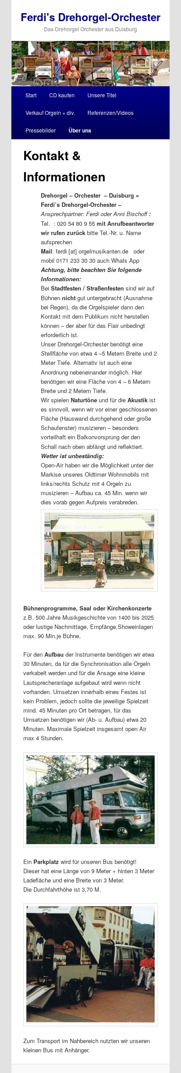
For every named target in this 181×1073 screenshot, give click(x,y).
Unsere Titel (101, 95)
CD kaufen (62, 95)
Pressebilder (40, 130)
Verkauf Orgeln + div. (50, 112)
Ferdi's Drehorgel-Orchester (90, 16)
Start (30, 95)
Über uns (80, 130)
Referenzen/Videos (110, 112)
